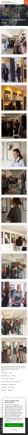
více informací (8, 421)
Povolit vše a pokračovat (14, 425)
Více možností (14, 429)
